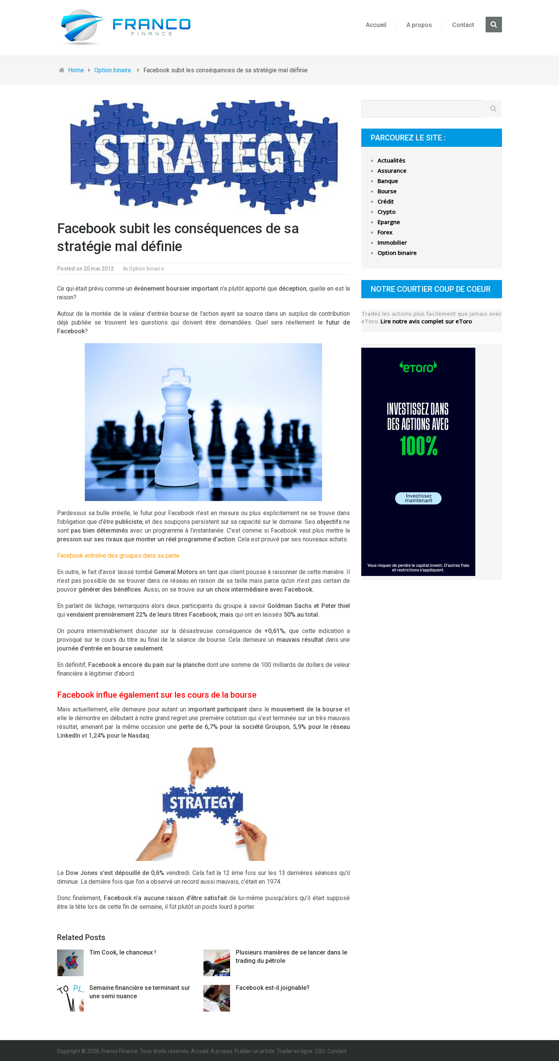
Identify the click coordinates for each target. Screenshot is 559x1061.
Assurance (392, 170)
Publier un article (255, 1051)
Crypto (386, 211)
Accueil (376, 25)
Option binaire (146, 269)
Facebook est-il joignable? (273, 987)
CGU (320, 1051)
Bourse (387, 191)
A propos (419, 25)
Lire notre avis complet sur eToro (426, 321)
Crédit (386, 201)
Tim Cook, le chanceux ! (122, 952)
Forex (385, 232)
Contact (463, 25)
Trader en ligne (295, 1051)
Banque (388, 181)
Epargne (389, 222)
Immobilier (392, 242)
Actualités (391, 160)
